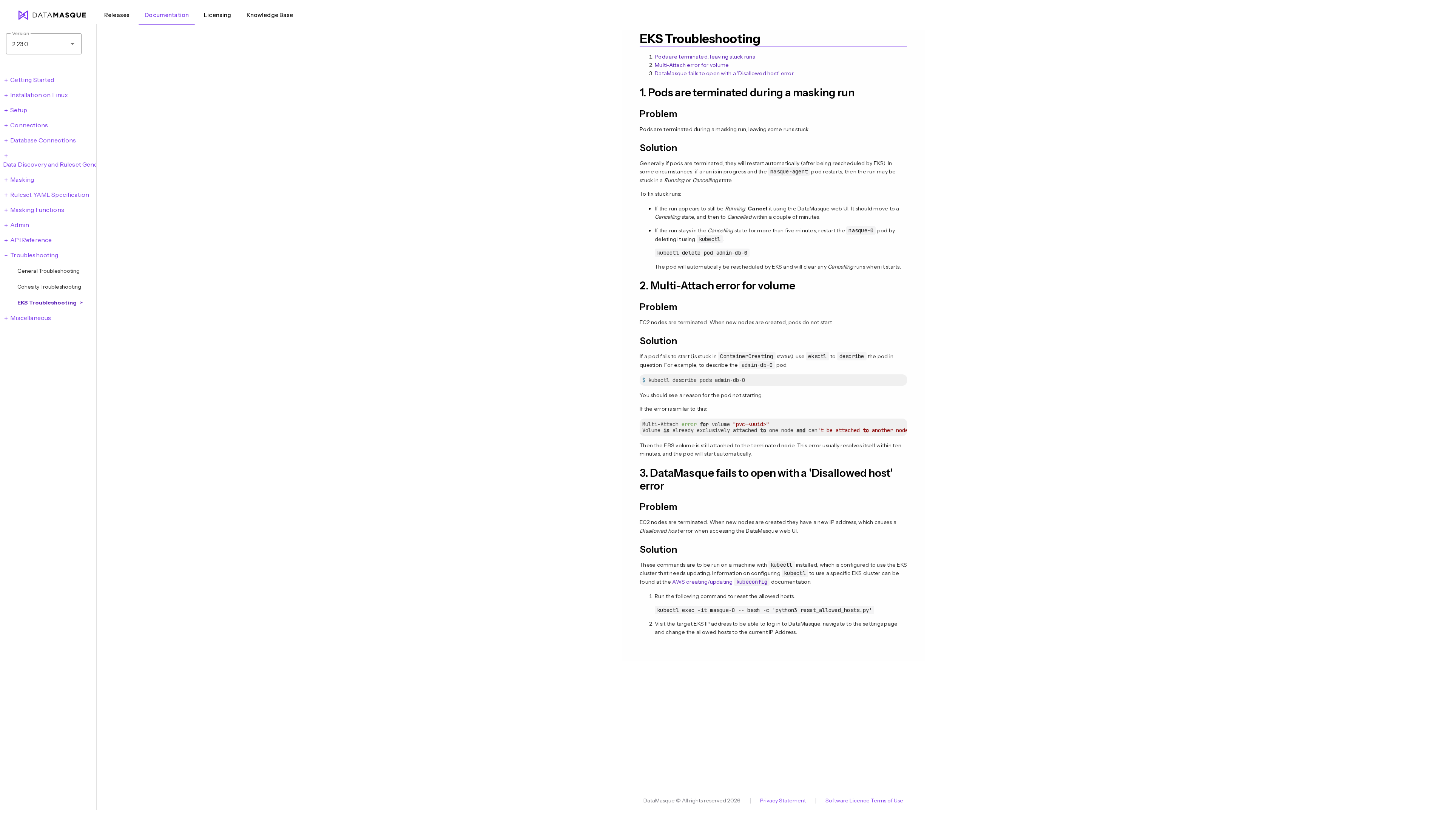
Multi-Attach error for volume (692, 65)
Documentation (167, 15)
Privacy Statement (783, 800)
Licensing (217, 15)
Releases (117, 15)
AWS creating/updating (719, 581)
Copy (894, 381)
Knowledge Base (270, 15)
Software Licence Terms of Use (864, 800)
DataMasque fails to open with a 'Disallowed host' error (724, 73)
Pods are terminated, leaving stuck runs (705, 56)
